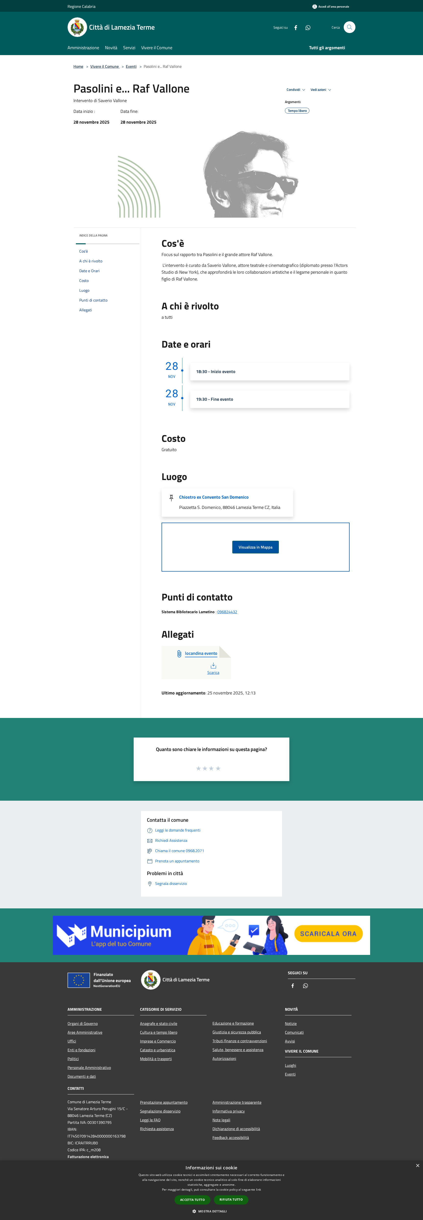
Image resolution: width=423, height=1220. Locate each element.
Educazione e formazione (233, 1023)
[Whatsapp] (306, 27)
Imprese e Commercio (158, 1041)
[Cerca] (349, 27)
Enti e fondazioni (81, 1050)
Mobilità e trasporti (156, 1059)
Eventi (131, 66)
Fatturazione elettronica (88, 1157)
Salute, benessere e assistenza (237, 1050)
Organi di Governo (83, 1023)
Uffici (72, 1041)
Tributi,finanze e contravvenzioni (239, 1041)
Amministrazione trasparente (236, 1102)
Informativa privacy (228, 1111)
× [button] (417, 1166)
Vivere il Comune (105, 66)
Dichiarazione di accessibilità (236, 1129)
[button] (211, 1211)
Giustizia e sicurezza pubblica (236, 1032)
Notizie (291, 1023)
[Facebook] (294, 27)
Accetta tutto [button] (192, 1200)
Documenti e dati (82, 1076)
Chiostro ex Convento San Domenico (214, 497)
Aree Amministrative (85, 1032)
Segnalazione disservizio (160, 1111)
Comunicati (294, 1032)
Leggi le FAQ (150, 1120)
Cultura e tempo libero (158, 1032)
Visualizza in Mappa (255, 547)
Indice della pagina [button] (93, 235)
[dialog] (211, 1190)
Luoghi (290, 1065)
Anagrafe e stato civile (158, 1023)
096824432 (227, 612)
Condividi (294, 89)
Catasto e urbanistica (157, 1050)
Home (78, 66)
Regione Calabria (81, 6)
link (258, 1189)
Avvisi (290, 1041)
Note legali (221, 1120)
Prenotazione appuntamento (164, 1102)
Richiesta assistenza (157, 1129)
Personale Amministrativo (89, 1067)
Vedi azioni (319, 89)
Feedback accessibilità (230, 1137)
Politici (73, 1059)
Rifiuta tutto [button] (231, 1199)
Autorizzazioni (224, 1058)
